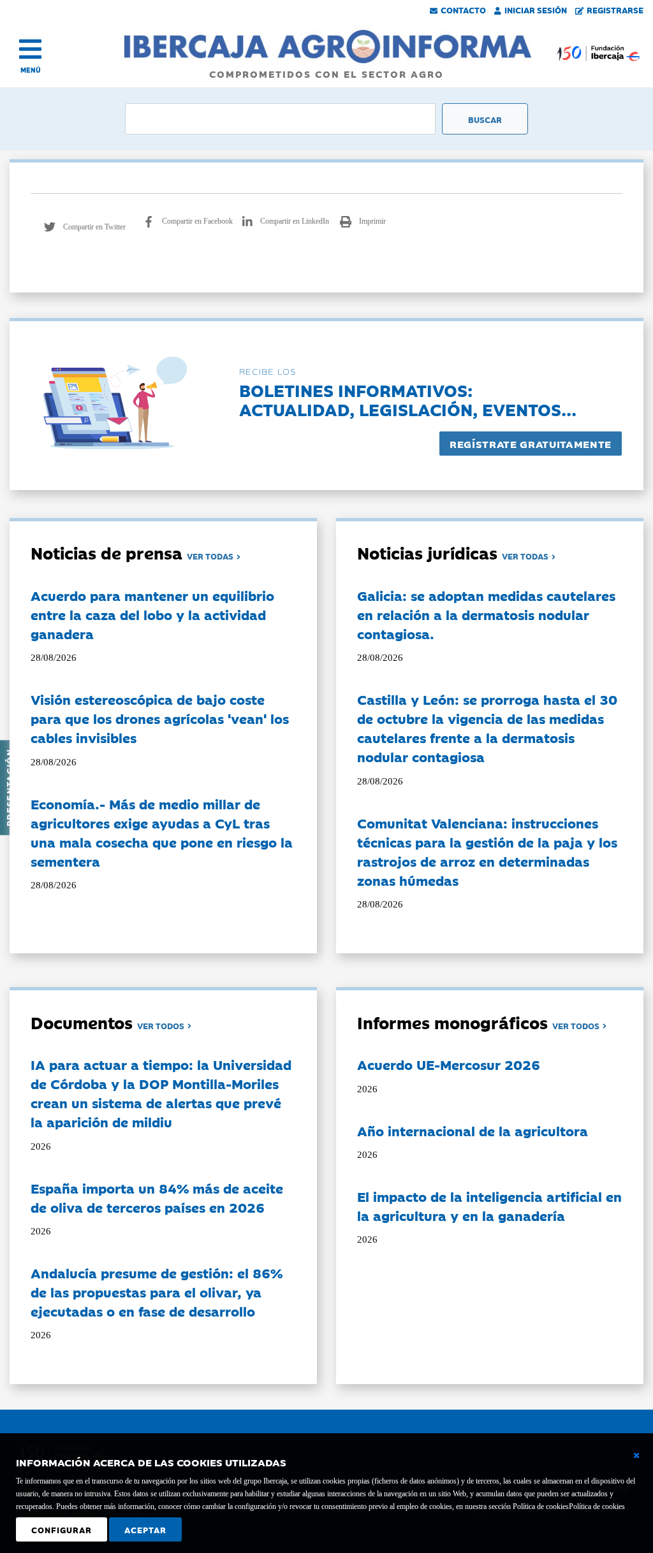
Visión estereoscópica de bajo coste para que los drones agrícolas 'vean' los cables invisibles (160, 718)
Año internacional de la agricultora (472, 1130)
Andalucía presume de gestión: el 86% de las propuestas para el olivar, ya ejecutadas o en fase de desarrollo (156, 1291)
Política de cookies (597, 1506)
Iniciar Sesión (535, 9)
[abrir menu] (30, 49)
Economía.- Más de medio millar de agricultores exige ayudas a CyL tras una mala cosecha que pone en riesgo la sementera (162, 832)
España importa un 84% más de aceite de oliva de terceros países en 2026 (157, 1197)
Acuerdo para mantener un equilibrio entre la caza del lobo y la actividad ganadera (152, 614)
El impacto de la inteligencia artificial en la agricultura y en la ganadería (489, 1206)
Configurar (61, 1529)
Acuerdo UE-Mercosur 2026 (448, 1064)
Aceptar (145, 1529)
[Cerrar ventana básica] (636, 1455)
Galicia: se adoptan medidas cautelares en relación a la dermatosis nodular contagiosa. (486, 614)
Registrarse (615, 9)
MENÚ (30, 70)
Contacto (463, 9)
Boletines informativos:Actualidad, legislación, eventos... (407, 399)
